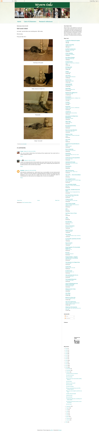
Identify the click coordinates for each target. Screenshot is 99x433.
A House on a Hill (69, 199)
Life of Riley (68, 293)
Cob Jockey (68, 75)
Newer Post (19, 200)
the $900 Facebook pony (71, 49)
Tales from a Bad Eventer (71, 301)
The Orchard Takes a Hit (70, 131)
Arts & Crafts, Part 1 (69, 158)
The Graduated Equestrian (71, 279)
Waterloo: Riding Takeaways (71, 76)
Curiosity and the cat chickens (72, 373)
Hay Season (68, 167)
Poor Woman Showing (70, 57)
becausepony (68, 96)
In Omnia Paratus (69, 61)
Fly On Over (68, 106)
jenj (21, 160)
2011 (66, 365)
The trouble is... (68, 290)
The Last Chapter (69, 146)
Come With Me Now (69, 85)
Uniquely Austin (69, 395)
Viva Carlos (68, 139)
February (68, 418)
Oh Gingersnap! (69, 67)
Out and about (69, 381)
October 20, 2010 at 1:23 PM (29, 160)
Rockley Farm (68, 79)
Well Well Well (68, 126)
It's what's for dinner (70, 375)
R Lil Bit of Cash (69, 270)
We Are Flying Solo (69, 149)
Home (19, 21)
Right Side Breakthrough (70, 58)
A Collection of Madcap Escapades (73, 40)
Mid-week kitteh (69, 376)
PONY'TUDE (68, 121)
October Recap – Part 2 (70, 196)
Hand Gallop (68, 88)
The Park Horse (68, 263)
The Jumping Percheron (70, 179)
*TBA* (67, 217)
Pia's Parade (68, 234)
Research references (46, 21)
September (68, 406)
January (68, 419)
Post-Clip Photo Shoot (69, 285)
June (67, 411)
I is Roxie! (68, 102)
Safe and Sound (68, 259)
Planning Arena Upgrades (70, 54)
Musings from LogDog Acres (71, 92)
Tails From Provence (70, 170)
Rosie (67, 214)
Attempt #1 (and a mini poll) (70, 267)
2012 (66, 363)
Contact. (67, 71)
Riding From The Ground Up (71, 307)
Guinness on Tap (69, 134)
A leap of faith (68, 294)
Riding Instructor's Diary (71, 289)
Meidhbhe (22, 170)
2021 (66, 348)
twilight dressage (68, 45)
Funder (21, 151)
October (68, 372)
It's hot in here (69, 404)
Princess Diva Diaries (70, 225)
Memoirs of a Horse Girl (70, 297)
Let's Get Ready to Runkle (71, 184)
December (68, 368)
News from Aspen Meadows (71, 130)
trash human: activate (69, 118)
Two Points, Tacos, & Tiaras (71, 213)
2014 (66, 360)
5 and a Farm (68, 266)
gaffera (51, 430)
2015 (66, 358)
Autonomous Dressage (70, 162)
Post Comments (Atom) (26, 202)
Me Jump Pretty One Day (71, 125)
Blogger (60, 430)
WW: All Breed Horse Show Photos (72, 163)
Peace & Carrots (69, 242)
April (67, 414)
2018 (66, 353)
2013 (66, 362)
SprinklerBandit (69, 84)
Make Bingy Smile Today (70, 50)
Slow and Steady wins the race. (72, 275)
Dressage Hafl (68, 221)
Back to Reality (68, 68)
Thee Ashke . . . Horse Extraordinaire (73, 174)
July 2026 (67, 41)
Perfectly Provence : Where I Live (71, 171)
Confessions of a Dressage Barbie (73, 157)
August (67, 408)
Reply (21, 156)
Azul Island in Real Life (69, 253)
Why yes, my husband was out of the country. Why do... (73, 389)
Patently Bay (68, 153)
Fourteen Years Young (69, 280)
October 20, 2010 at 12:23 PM (29, 151)
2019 (66, 351)
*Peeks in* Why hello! (69, 93)
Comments (68, 318)
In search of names (70, 386)
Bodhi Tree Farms (69, 230)
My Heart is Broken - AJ (70, 271)
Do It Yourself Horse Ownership (72, 195)
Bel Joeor (68, 252)
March (67, 416)
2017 (66, 355)
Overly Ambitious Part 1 (70, 276)
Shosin (67, 140)
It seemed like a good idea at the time (73, 238)
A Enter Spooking (69, 53)
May (67, 413)
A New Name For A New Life (70, 150)
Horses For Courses (69, 222)
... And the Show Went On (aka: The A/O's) (73, 235)
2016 (66, 357)
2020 (66, 350)
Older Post (57, 200)
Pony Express (68, 166)
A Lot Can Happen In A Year (70, 298)
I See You (67, 175)
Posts (67, 316)
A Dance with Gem (69, 122)
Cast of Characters (30, 21)
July (67, 409)
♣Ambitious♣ (68, 111)
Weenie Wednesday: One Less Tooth (72, 154)
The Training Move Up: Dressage (71, 200)
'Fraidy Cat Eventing (70, 44)
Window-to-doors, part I (70, 383)
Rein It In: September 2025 (70, 89)
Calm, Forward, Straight (70, 203)
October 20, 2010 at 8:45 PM (30, 170)
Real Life (67, 218)
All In (67, 208)
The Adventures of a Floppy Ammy (73, 262)
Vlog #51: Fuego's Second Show (71, 112)
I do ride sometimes (69, 231)
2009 (66, 422)
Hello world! (68, 239)
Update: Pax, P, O (69, 249)
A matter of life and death (71, 393)
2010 (66, 367)
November (68, 370)
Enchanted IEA (68, 72)
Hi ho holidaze (68, 103)
